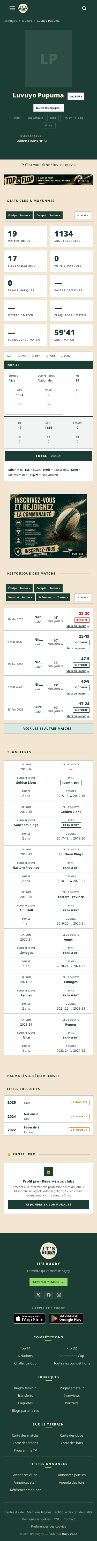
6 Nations (25, 1355)
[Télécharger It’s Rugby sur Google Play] (66, 1318)
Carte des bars (72, 1442)
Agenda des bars (72, 1482)
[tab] (9, 356)
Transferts (25, 1395)
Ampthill (26, 910)
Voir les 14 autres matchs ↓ (48, 728)
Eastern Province (26, 867)
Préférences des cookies (48, 1526)
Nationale (40, 622)
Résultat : (20, 597)
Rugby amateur (72, 1388)
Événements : (53, 597)
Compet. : (48, 215)
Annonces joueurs (72, 1475)
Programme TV (25, 1450)
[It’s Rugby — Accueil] (48, 1250)
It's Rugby (10, 20)
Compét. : (48, 588)
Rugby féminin (25, 1388)
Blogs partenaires (25, 1410)
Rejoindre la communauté (48, 1204)
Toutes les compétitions (72, 1363)
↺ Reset (82, 215)
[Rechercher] (84, 8)
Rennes (26, 995)
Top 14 (25, 1348)
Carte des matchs (25, 1435)
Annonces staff (25, 1482)
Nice (26, 1037)
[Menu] (12, 8)
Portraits (71, 1403)
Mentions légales (39, 1512)
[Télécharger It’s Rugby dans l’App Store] (29, 1318)
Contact (69, 1519)
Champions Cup (71, 1355)
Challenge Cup (25, 1363)
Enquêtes (25, 1403)
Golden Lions (26, 782)
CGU (57, 1519)
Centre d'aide (14, 1512)
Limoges (26, 952)
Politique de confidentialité (74, 1512)
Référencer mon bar (25, 1489)
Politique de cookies (36, 1519)
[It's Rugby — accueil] (23, 8)
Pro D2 (71, 1348)
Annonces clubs (25, 1475)
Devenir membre (48, 1282)
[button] (48, 619)
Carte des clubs (71, 1435)
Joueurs (27, 20)
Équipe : (19, 215)
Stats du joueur (77, 626)
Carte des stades (25, 1442)
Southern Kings (26, 825)
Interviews (72, 1395)
